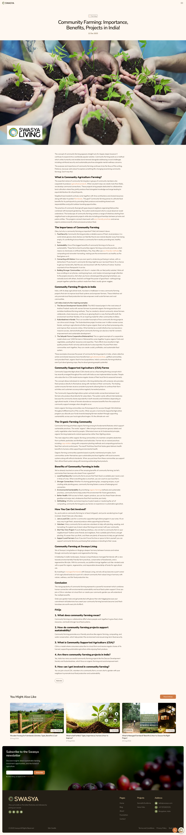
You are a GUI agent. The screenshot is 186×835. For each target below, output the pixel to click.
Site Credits (52, 828)
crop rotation (66, 443)
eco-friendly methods (111, 251)
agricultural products (78, 184)
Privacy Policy (30, 776)
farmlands (78, 199)
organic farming (95, 490)
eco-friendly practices (102, 219)
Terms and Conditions (146, 828)
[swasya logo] (8, 3)
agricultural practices (97, 357)
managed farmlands (73, 572)
